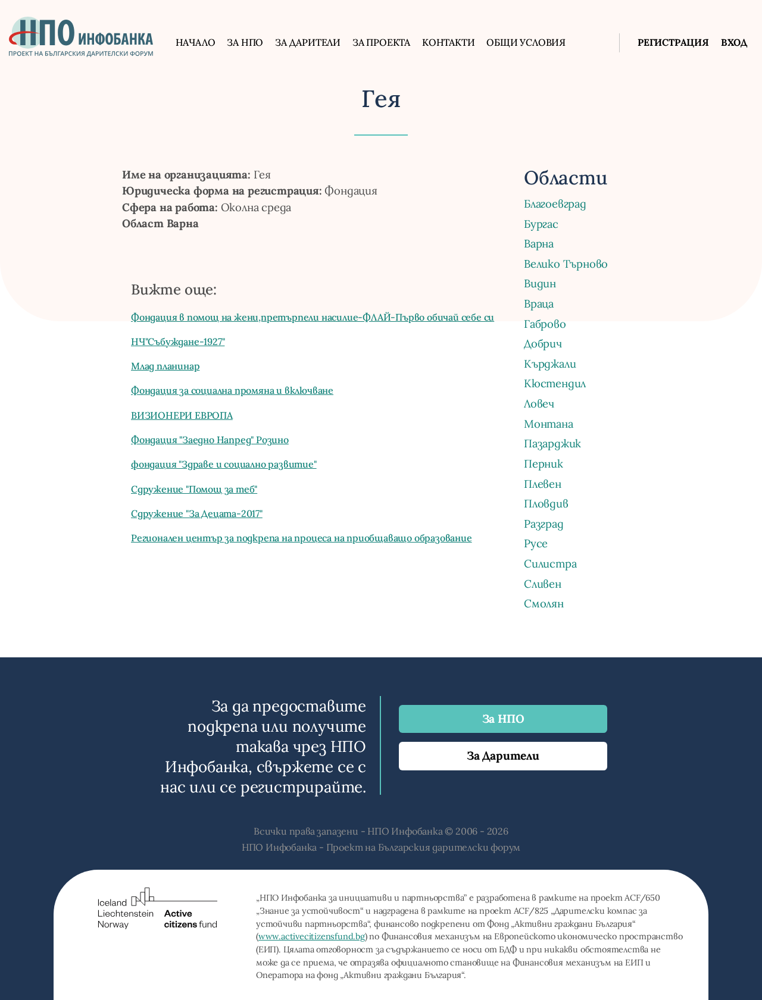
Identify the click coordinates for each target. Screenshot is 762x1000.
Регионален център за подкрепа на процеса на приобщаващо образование (301, 538)
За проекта (381, 42)
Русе (536, 543)
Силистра (550, 563)
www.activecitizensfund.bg (311, 936)
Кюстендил (555, 383)
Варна (539, 243)
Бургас (541, 224)
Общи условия (526, 42)
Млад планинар (165, 366)
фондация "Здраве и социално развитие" (224, 464)
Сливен (542, 583)
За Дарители (503, 755)
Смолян (544, 603)
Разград (544, 523)
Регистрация (673, 42)
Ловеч (539, 403)
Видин (540, 283)
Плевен (542, 484)
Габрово (545, 323)
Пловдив (546, 503)
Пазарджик (552, 443)
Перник (543, 463)
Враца (539, 303)
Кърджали (550, 363)
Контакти (448, 42)
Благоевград (555, 203)
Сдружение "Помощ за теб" (194, 489)
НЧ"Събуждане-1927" (177, 341)
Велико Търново (566, 263)
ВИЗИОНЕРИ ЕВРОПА (182, 415)
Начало (196, 42)
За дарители (308, 42)
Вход (734, 42)
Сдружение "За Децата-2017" (197, 513)
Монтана (548, 423)
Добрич (543, 343)
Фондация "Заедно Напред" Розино (210, 440)
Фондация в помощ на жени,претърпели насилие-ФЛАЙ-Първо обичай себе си (312, 317)
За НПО (245, 42)
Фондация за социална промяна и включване (232, 390)
